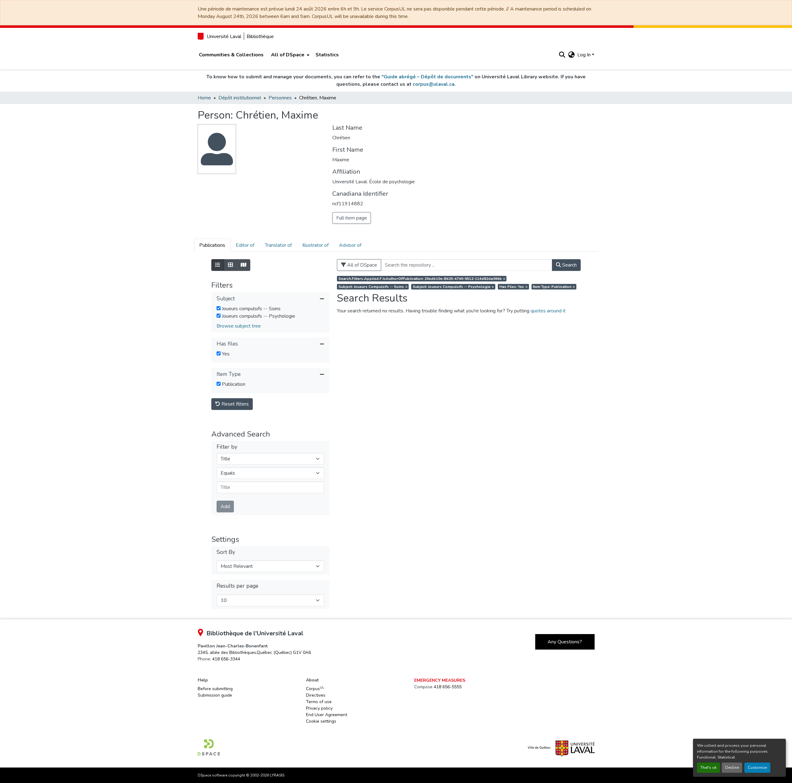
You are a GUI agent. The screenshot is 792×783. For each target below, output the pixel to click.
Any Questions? (565, 641)
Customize (757, 767)
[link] (254, 652)
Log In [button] (584, 54)
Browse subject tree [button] (239, 326)
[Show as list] (217, 265)
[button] (562, 55)
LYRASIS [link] (277, 775)
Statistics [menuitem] (327, 54)
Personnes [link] (280, 97)
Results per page (237, 586)
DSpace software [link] (212, 775)
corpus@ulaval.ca (433, 84)
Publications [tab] (212, 245)
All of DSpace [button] (287, 54)
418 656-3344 (226, 659)
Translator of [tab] (278, 245)
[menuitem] (289, 55)
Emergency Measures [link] (439, 680)
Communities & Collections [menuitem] (231, 54)
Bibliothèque (260, 36)
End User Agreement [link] (326, 715)
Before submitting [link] (215, 689)
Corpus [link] (315, 688)
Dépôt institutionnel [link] (239, 97)
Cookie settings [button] (321, 721)
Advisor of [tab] (350, 245)
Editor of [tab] (245, 245)
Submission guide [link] (215, 695)
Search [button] (569, 265)
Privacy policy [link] (319, 708)
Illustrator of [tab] (315, 245)
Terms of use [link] (319, 702)
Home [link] (204, 97)
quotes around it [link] (548, 310)
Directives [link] (315, 695)
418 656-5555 (448, 687)
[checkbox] (219, 308)
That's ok (708, 767)
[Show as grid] (230, 265)
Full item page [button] (351, 218)
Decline (732, 767)
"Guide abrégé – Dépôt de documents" (427, 76)
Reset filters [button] (234, 404)
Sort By (226, 552)
